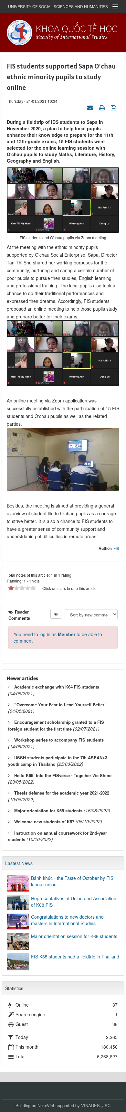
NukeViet (45, 1105)
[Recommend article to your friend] (91, 107)
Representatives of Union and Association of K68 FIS (73, 901)
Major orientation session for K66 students (74, 936)
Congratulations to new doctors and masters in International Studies (67, 920)
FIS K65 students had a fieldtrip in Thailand (75, 956)
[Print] (102, 107)
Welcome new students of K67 (44, 821)
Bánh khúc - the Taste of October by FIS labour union (72, 881)
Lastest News (19, 863)
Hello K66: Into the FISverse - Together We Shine (62, 775)
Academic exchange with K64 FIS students (56, 687)
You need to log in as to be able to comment (58, 637)
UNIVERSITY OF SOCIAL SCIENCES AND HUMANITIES (58, 6)
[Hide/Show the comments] (55, 614)
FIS (116, 548)
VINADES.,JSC (95, 1105)
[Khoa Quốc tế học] (63, 32)
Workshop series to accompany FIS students (59, 740)
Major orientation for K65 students (48, 810)
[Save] (114, 107)
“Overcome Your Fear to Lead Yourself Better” (60, 704)
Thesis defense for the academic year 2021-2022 (61, 793)
